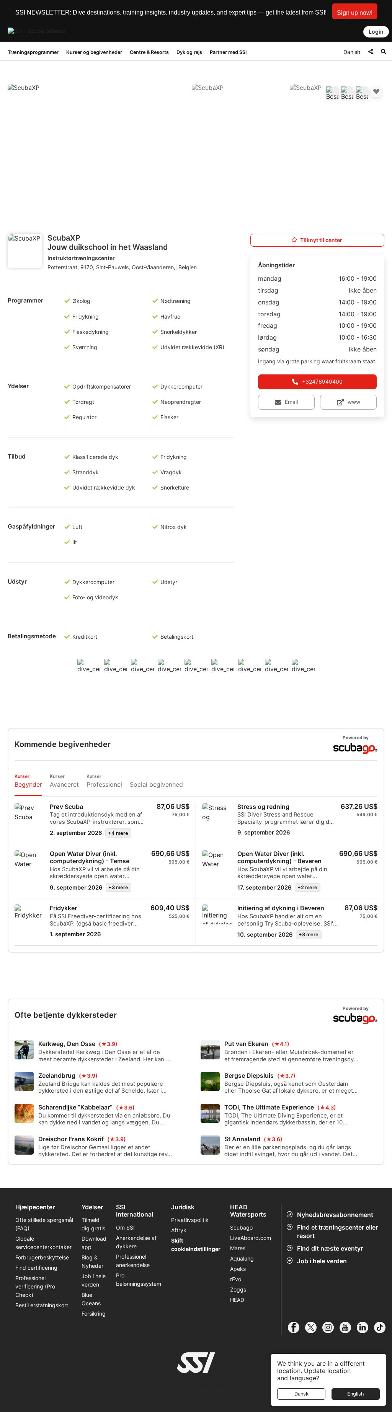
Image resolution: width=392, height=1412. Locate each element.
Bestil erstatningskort (41, 1305)
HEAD (237, 1300)
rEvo (235, 1279)
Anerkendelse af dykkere (136, 1242)
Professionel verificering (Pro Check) (35, 1286)
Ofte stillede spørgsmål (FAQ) (44, 1224)
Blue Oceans (91, 1299)
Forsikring (94, 1313)
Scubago (241, 1227)
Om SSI (125, 1227)
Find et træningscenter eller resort (337, 1231)
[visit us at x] (313, 1327)
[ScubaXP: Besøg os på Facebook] (332, 92)
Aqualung (242, 1258)
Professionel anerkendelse (133, 1260)
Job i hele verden (322, 1261)
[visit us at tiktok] (382, 1327)
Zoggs (238, 1289)
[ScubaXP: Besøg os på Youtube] (347, 92)
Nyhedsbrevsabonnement (335, 1214)
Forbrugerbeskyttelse (42, 1257)
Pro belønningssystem (138, 1279)
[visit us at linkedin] (365, 1327)
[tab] (28, 781)
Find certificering (36, 1267)
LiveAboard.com (250, 1238)
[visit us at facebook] (296, 1327)
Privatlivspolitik (190, 1220)
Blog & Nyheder (92, 1261)
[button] (354, 11)
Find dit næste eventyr (330, 1248)
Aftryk (178, 1230)
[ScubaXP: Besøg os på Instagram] (362, 92)
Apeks (238, 1269)
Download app (94, 1242)
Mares (237, 1248)
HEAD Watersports (248, 1211)
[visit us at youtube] (348, 1327)
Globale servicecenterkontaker (43, 1242)
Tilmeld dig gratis (93, 1224)
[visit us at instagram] (331, 1327)
